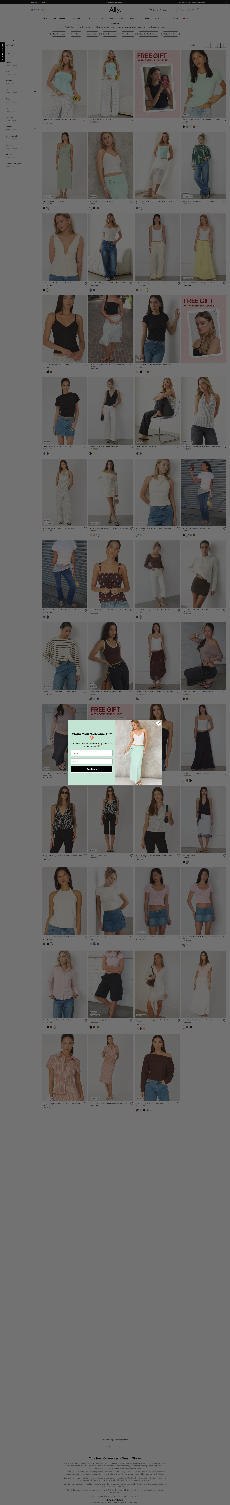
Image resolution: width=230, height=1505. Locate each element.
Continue (91, 769)
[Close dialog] (159, 723)
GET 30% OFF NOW (2, 52)
